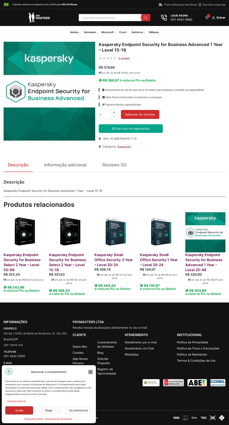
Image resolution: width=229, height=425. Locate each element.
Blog (100, 352)
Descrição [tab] (18, 164)
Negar (48, 410)
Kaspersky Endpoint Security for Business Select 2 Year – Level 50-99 (22, 262)
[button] (90, 372)
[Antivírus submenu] (144, 32)
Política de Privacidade (192, 342)
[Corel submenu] (127, 32)
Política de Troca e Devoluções (198, 348)
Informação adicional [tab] (65, 164)
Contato (78, 352)
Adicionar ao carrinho (140, 114)
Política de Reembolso (192, 354)
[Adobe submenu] (79, 32)
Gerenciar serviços (16, 401)
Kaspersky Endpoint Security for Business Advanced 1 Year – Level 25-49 (203, 262)
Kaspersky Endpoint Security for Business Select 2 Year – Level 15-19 (67, 262)
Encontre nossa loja (214, 4)
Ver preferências (78, 410)
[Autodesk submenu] (97, 32)
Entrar (221, 17)
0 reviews (124, 58)
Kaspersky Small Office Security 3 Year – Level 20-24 (113, 260)
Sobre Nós (80, 346)
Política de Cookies (33, 418)
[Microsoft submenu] (115, 32)
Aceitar (19, 410)
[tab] (114, 165)
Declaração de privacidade (58, 418)
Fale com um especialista (132, 128)
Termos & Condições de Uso (196, 360)
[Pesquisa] (145, 17)
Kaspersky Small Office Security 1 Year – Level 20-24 (159, 260)
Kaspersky (124, 146)
